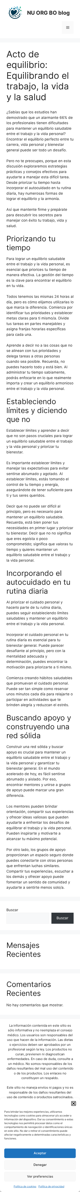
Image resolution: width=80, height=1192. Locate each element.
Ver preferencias (40, 1176)
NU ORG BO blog (48, 13)
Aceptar (40, 1153)
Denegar (40, 1165)
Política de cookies (25, 1186)
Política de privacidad (51, 1186)
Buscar (12, 910)
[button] (73, 1103)
